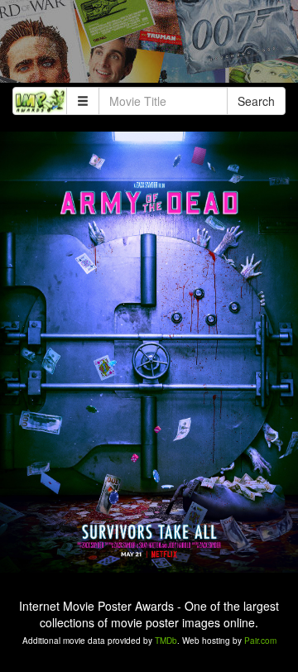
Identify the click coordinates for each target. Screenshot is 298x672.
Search (256, 101)
